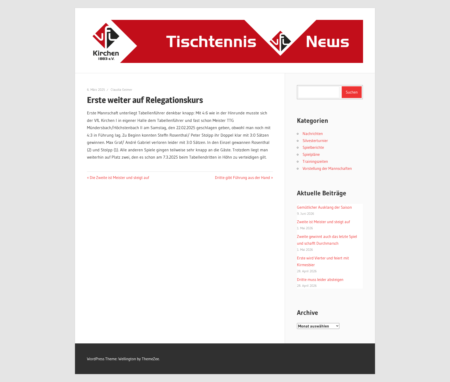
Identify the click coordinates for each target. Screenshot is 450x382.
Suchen (352, 92)
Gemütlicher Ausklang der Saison (324, 207)
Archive (307, 313)
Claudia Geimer (121, 89)
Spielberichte (313, 147)
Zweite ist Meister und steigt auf (323, 221)
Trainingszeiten (315, 161)
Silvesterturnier (315, 140)
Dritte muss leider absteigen (320, 279)
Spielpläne (311, 154)
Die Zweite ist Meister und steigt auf (119, 177)
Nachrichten (313, 133)
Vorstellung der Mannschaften (327, 168)
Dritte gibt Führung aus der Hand (242, 177)
